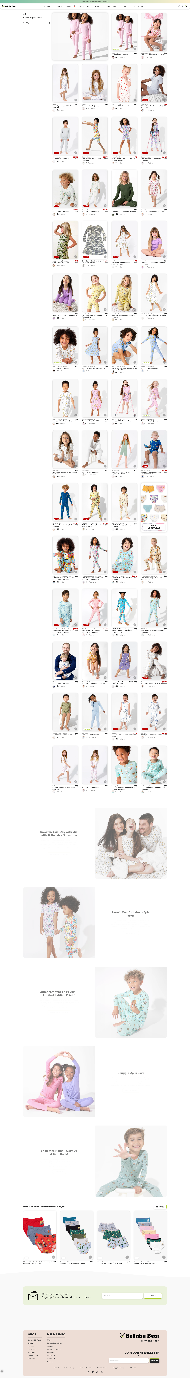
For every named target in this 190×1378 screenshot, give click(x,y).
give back (59, 1171)
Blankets (31, 1352)
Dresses (31, 1346)
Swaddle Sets (33, 1356)
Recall (56, 1368)
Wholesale (51, 1356)
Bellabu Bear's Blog (54, 1343)
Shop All (160, 1207)
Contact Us (51, 1359)
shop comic (131, 932)
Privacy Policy (102, 1368)
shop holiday (131, 1090)
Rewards (50, 1352)
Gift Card (31, 1359)
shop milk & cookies (59, 854)
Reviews (50, 1346)
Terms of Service (86, 1368)
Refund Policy (69, 1368)
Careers (50, 1362)
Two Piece (31, 1343)
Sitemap (133, 1368)
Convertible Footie (35, 1340)
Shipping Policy (118, 1368)
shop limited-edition (59, 1012)
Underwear (32, 1349)
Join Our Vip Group (54, 1349)
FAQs (49, 1340)
